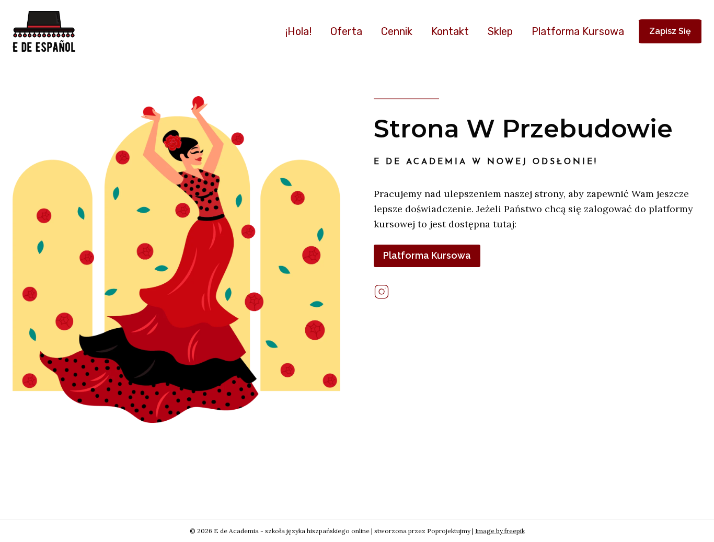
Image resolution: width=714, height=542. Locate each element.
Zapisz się (670, 31)
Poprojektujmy (448, 531)
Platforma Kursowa (578, 31)
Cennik (396, 31)
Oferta (346, 31)
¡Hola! (298, 31)
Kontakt (450, 31)
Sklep (500, 31)
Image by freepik (500, 531)
